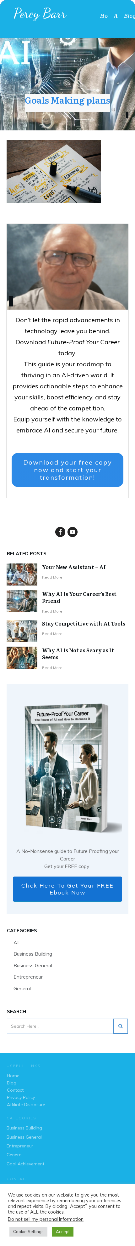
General (22, 988)
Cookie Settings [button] (28, 1231)
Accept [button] (63, 1231)
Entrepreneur (28, 977)
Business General (33, 965)
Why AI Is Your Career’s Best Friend (79, 597)
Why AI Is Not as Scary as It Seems (78, 653)
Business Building (33, 954)
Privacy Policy (21, 1097)
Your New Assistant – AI (74, 567)
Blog (11, 1083)
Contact (15, 1090)
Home (13, 1075)
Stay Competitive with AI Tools (83, 623)
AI (16, 942)
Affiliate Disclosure (26, 1104)
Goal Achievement (25, 1164)
